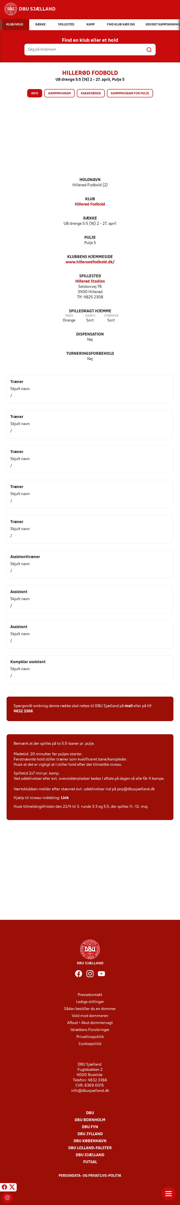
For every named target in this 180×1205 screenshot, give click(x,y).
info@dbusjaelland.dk (90, 1091)
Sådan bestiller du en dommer (90, 1009)
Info (34, 93)
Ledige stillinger (90, 1002)
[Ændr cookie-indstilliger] (7, 1197)
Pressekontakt (90, 995)
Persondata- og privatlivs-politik (90, 1175)
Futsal (90, 1162)
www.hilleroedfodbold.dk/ (90, 262)
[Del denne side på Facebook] (4, 1187)
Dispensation (90, 334)
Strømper (111, 315)
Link (65, 798)
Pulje (90, 238)
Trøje (69, 315)
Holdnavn (90, 180)
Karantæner (91, 93)
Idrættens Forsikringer (90, 1030)
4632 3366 (23, 711)
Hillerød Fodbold (90, 204)
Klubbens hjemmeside (90, 257)
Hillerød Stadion (90, 281)
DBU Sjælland (90, 1155)
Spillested (90, 276)
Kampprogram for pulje (130, 93)
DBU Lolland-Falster (90, 1148)
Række (90, 218)
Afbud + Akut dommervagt (90, 1023)
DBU (90, 1113)
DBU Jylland (90, 1134)
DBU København (90, 1141)
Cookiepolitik (90, 1044)
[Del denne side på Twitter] (12, 1187)
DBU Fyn (90, 1127)
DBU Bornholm (90, 1120)
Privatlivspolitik (90, 1037)
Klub (90, 199)
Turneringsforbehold (90, 354)
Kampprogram (59, 93)
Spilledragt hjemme (90, 311)
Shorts (90, 315)
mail (129, 706)
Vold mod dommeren (90, 1016)
